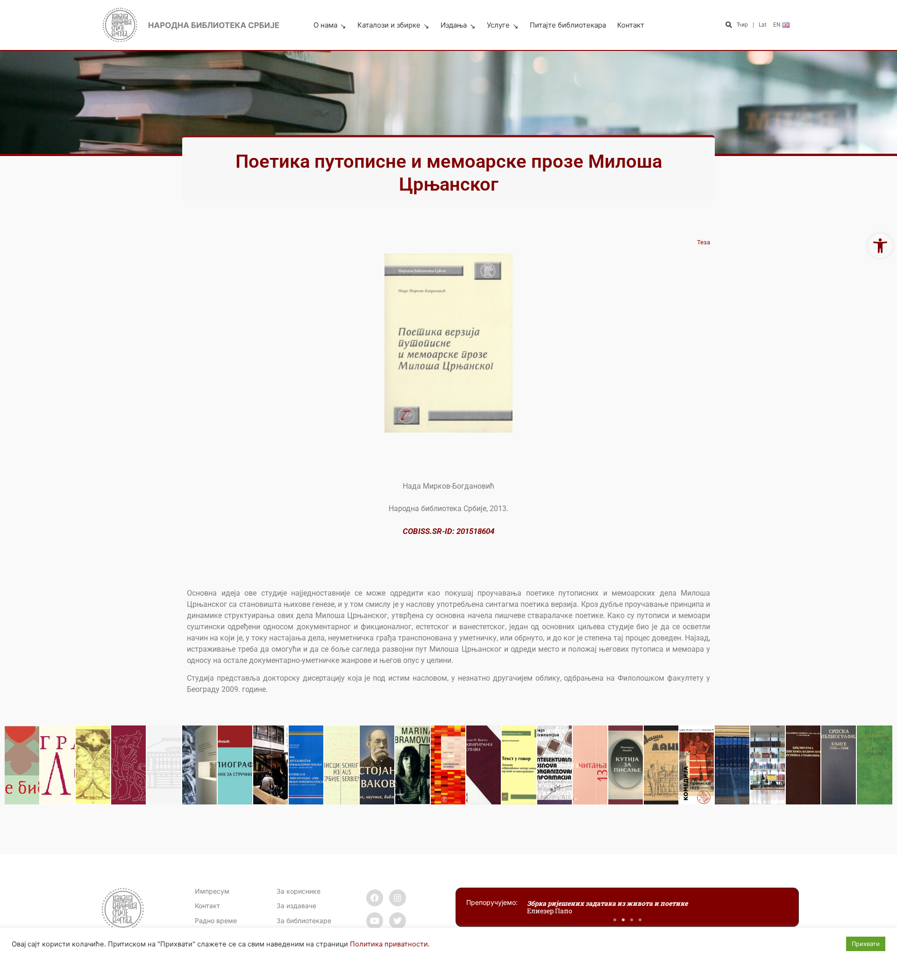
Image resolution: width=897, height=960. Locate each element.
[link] (880, 246)
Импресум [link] (212, 891)
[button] (728, 25)
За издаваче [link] (296, 906)
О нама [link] (325, 25)
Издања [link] (454, 25)
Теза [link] (703, 242)
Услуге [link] (498, 25)
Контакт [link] (630, 25)
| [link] (753, 24)
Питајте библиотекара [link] (568, 25)
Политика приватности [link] (389, 944)
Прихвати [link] (866, 943)
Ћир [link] (742, 24)
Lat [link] (763, 24)
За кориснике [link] (298, 891)
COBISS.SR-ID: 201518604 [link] (448, 531)
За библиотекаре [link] (304, 920)
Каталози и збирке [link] (388, 25)
